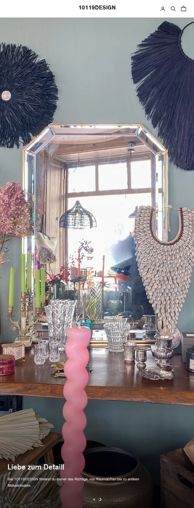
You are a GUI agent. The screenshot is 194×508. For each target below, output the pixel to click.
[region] (97, 254)
